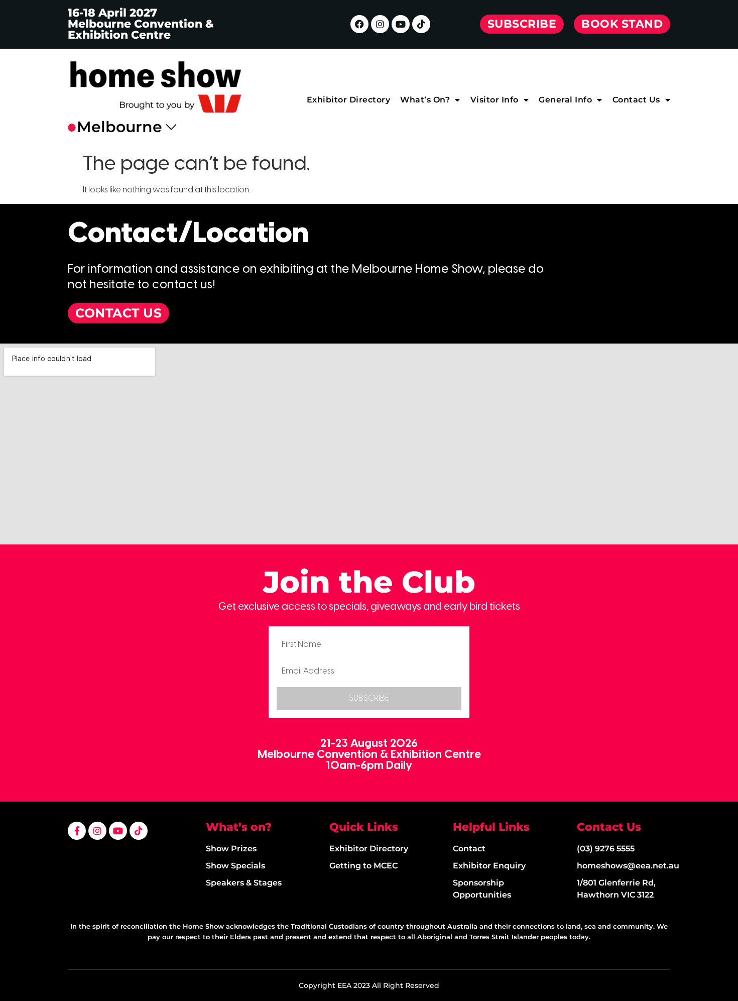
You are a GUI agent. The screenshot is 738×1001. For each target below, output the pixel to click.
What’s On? (425, 99)
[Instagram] (380, 24)
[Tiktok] (421, 24)
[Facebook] (359, 24)
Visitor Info (494, 99)
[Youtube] (401, 24)
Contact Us (636, 99)
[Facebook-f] (77, 831)
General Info (565, 99)
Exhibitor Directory (349, 99)
